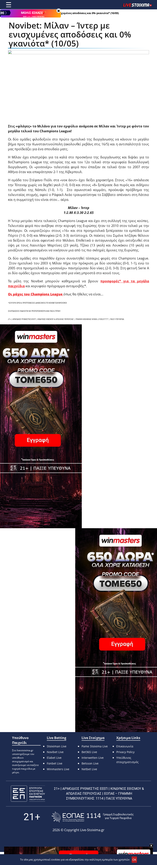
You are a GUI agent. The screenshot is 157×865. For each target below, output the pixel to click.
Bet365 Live (89, 752)
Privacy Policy (125, 752)
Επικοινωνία (124, 746)
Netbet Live (89, 769)
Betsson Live (90, 763)
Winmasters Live (58, 769)
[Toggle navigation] (8, 4)
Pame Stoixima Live (95, 746)
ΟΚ (134, 860)
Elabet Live (54, 758)
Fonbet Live (54, 763)
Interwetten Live (93, 758)
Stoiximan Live (56, 746)
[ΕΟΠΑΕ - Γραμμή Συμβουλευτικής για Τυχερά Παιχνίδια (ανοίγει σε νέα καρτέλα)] (92, 817)
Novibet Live (55, 752)
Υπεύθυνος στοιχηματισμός (127, 760)
